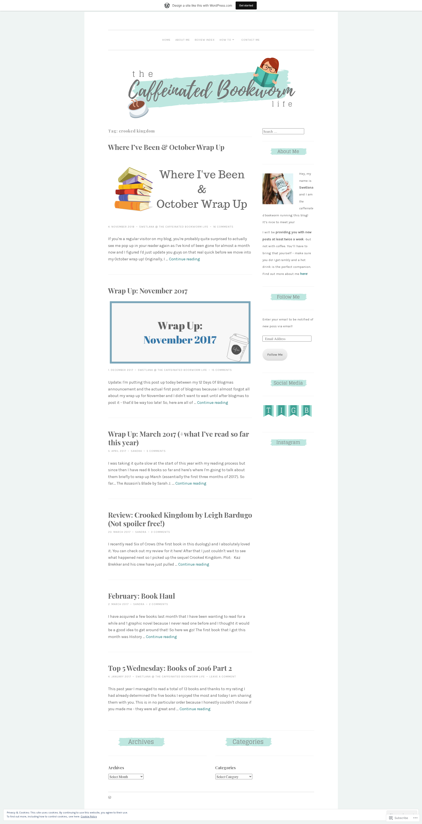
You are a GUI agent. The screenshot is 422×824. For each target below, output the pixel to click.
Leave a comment (222, 676)
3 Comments (160, 531)
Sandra (136, 450)
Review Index (205, 39)
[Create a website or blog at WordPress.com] (109, 797)
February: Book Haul (141, 595)
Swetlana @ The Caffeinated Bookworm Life (173, 226)
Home (166, 39)
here (303, 274)
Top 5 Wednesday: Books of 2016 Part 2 (170, 668)
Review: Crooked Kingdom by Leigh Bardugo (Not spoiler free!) (180, 519)
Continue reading (184, 259)
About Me (182, 39)
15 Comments (222, 370)
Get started (246, 5)
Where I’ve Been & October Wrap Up (166, 147)
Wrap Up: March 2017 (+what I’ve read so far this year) (178, 438)
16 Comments (223, 226)
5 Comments (156, 450)
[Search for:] (283, 132)
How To (225, 39)
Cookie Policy (89, 816)
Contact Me (250, 39)
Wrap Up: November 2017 (148, 290)
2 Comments (158, 604)
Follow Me (275, 355)
